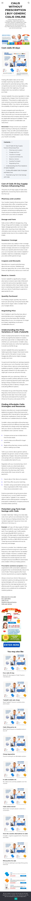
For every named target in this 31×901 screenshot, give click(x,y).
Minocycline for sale (9, 860)
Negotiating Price (14, 163)
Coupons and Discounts (16, 156)
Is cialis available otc (9, 779)
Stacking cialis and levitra (9, 602)
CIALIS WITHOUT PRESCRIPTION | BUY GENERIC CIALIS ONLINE (15, 10)
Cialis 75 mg (5, 600)
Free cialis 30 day (8, 673)
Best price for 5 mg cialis (9, 597)
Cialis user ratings (7, 604)
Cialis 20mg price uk (9, 727)
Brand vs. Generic (14, 159)
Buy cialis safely (6, 598)
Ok (16, 898)
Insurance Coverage (14, 154)
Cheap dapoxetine (9, 754)
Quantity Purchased (14, 161)
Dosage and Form (14, 152)
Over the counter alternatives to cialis (15, 833)
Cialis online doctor (9, 806)
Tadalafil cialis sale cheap (11, 700)
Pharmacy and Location (15, 150)
